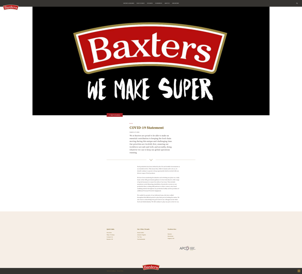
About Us (167, 3)
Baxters (170, 234)
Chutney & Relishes (128, 3)
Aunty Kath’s (140, 232)
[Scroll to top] (299, 270)
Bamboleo (170, 236)
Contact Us (110, 237)
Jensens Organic (141, 234)
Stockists (150, 3)
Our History (175, 3)
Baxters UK (110, 239)
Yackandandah (141, 239)
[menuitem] (128, 3)
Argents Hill (171, 238)
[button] (297, 3)
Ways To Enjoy (141, 3)
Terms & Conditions (111, 271)
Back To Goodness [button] (115, 115)
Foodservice (158, 3)
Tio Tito (139, 237)
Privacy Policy (120, 271)
